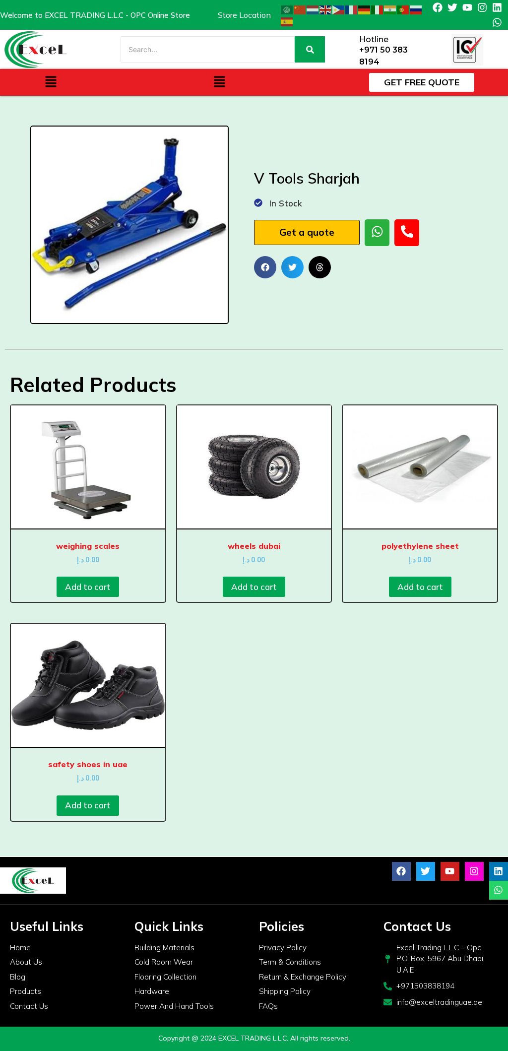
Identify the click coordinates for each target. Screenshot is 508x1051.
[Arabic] (287, 9)
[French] (351, 9)
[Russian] (416, 9)
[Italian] (377, 9)
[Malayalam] (390, 9)
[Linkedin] (497, 7)
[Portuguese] (403, 9)
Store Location (244, 15)
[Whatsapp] (497, 22)
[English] (325, 9)
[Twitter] (452, 7)
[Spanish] (287, 21)
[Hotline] (348, 49)
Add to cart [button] (88, 587)
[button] (51, 82)
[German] (364, 9)
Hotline (373, 39)
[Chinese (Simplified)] (300, 9)
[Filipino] (338, 9)
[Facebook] (437, 7)
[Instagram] (482, 7)
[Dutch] (313, 9)
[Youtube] (467, 7)
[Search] (310, 49)
